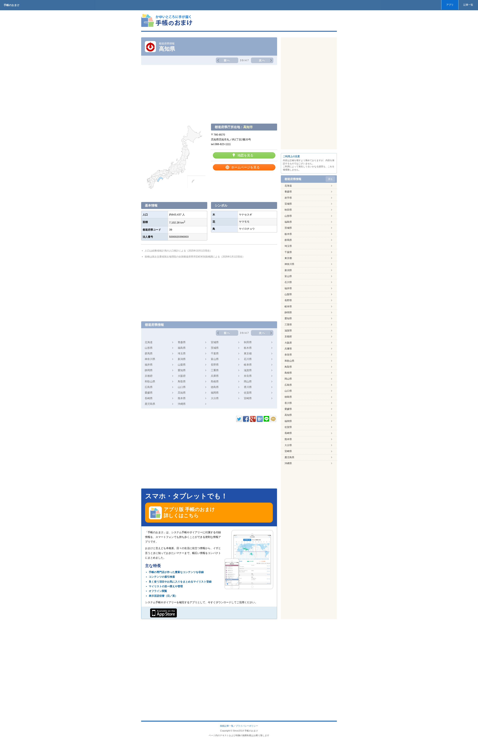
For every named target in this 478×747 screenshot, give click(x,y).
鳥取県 (182, 381)
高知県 (182, 392)
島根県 (215, 381)
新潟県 (182, 359)
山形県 (149, 347)
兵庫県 (215, 375)
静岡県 (149, 370)
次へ (262, 60)
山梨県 (182, 364)
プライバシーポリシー (247, 726)
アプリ (450, 4)
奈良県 (248, 375)
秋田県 (248, 342)
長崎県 (149, 398)
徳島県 (215, 387)
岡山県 (248, 381)
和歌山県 (150, 381)
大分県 (215, 398)
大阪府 (182, 375)
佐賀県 (248, 392)
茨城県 (215, 347)
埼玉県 (182, 353)
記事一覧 (468, 4)
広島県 (149, 387)
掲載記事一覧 (226, 726)
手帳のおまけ (11, 5)
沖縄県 (182, 403)
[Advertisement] (269, 20)
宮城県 (215, 342)
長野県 (215, 364)
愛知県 (182, 370)
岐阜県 (248, 364)
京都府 (149, 375)
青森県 (182, 342)
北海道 (149, 342)
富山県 (215, 359)
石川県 (248, 359)
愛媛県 (149, 392)
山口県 (182, 387)
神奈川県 (150, 359)
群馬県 (149, 353)
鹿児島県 (150, 403)
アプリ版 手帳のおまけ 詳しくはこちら (189, 512)
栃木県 (248, 347)
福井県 (149, 364)
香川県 (248, 387)
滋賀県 (248, 370)
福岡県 (215, 392)
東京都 (248, 353)
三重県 (215, 370)
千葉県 (215, 353)
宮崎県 (248, 398)
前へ (227, 60)
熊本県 (182, 398)
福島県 (182, 347)
